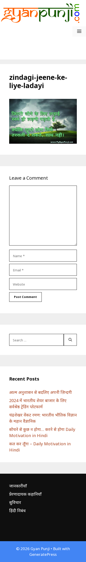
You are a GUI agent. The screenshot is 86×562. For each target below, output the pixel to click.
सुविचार (15, 502)
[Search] (70, 340)
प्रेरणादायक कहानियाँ (25, 494)
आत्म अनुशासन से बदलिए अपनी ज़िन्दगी (40, 392)
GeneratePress (43, 554)
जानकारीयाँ (18, 486)
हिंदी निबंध (17, 510)
